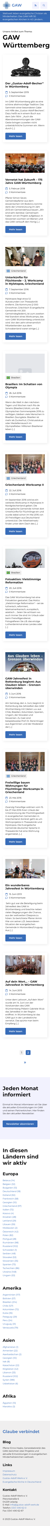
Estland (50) (9, 1195)
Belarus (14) (9, 1180)
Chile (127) (8, 1306)
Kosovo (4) (8, 1213)
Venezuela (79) (10, 1327)
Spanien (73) (9, 1264)
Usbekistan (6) (10, 1383)
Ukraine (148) (9, 1272)
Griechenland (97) (12, 1206)
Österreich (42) (10, 1231)
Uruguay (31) (9, 1324)
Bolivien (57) (9, 1298)
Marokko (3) (9, 1406)
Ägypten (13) (9, 1403)
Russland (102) (10, 1246)
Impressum (9, 1471)
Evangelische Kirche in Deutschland (22, 1482)
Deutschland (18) (12, 1191)
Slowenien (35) (10, 1261)
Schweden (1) (10, 1250)
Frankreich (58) (10, 1198)
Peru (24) (7, 1320)
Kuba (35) (8, 1313)
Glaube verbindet (21, 1431)
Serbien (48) (9, 1253)
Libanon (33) (9, 1372)
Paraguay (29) (10, 1316)
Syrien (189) (9, 1380)
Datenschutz (10, 1474)
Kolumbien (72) (11, 1309)
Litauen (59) (9, 1224)
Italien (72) (8, 1209)
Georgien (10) (10, 1202)
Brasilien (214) (10, 1302)
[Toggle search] (43, 5)
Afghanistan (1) (10, 1347)
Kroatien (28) (9, 1217)
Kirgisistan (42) (10, 1369)
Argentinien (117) (11, 1294)
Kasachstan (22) (11, 1365)
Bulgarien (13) (10, 1187)
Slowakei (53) (9, 1257)
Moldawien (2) (10, 1228)
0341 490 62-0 (18, 1508)
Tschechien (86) (11, 1268)
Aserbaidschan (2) (12, 1354)
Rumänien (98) (11, 1242)
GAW (17, 5)
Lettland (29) (9, 1220)
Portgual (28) (9, 1239)
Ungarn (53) (9, 1275)
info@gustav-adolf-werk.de (24, 1504)
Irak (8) (6, 1361)
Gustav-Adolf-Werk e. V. (15, 1478)
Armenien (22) (10, 1350)
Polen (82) (8, 1235)
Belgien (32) (9, 1184)
